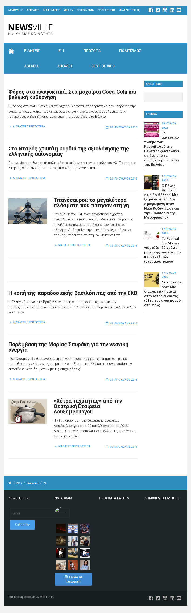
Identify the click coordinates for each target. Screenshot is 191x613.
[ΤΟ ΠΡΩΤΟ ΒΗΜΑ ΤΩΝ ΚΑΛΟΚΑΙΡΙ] (73, 553)
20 (44, 483)
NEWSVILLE (15, 10)
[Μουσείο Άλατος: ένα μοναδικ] (85, 541)
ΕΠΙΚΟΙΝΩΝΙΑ (85, 10)
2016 (19, 483)
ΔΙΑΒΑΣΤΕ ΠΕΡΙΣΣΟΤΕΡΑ (29, 126)
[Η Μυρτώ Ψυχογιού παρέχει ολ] (85, 565)
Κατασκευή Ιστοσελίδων (23, 597)
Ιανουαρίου (32, 483)
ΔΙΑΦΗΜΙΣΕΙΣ (51, 10)
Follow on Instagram (74, 579)
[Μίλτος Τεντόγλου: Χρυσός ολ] (73, 528)
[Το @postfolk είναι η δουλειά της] (85, 553)
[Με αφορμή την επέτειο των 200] (61, 541)
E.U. (61, 51)
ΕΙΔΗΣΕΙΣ (32, 51)
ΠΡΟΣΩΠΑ (92, 51)
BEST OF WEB (103, 66)
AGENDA (31, 66)
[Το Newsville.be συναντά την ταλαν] (73, 541)
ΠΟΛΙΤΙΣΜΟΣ (130, 51)
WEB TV (68, 10)
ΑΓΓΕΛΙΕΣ (33, 10)
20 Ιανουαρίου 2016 (123, 127)
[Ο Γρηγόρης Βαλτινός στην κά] (61, 553)
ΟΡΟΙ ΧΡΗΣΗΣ (106, 10)
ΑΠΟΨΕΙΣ (65, 66)
